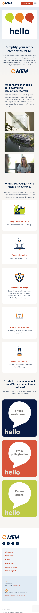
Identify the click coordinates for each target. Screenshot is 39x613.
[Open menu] (35, 3)
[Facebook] (8, 543)
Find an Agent (27, 3)
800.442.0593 (17, 585)
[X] (12, 543)
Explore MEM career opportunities (15, 595)
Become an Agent (11, 567)
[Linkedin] (3, 543)
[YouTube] (17, 543)
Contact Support (10, 571)
